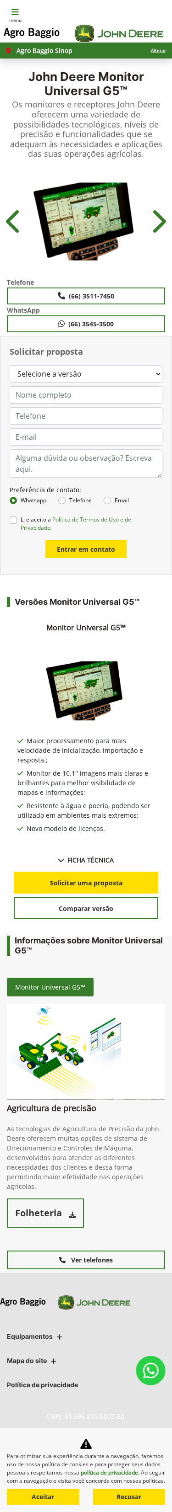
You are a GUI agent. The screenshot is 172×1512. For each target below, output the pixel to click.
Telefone (80, 500)
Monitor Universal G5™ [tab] (50, 987)
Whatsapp (33, 500)
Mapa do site (27, 1360)
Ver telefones (91, 1260)
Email (122, 500)
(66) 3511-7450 (91, 296)
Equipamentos (30, 1336)
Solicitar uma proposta (86, 882)
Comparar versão (86, 908)
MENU (15, 20)
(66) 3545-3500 (91, 323)
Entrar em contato (86, 549)
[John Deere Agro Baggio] (83, 33)
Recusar (129, 1496)
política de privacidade (109, 1472)
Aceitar (43, 1496)
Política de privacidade (42, 1385)
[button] (14, 221)
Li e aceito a (76, 524)
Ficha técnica (90, 860)
